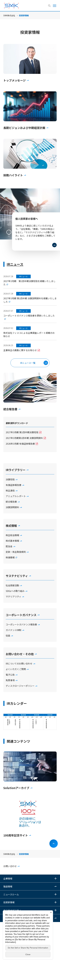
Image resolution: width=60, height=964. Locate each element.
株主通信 (10, 490)
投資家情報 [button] (9, 902)
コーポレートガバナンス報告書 (21, 624)
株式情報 (11, 526)
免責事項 (10, 680)
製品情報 (7, 886)
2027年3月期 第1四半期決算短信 (22, 432)
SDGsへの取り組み (15, 591)
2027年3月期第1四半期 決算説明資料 (24, 438)
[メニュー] (54, 5)
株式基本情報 (12, 540)
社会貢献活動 (12, 585)
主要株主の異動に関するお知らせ (20, 350)
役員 (8, 635)
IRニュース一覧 (27, 362)
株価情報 (10, 557)
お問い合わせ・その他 (20, 654)
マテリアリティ (13, 596)
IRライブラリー (15, 470)
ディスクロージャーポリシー (20, 685)
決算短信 (10, 479)
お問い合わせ (10, 866)
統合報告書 (11, 501)
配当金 (9, 546)
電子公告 (10, 674)
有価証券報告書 (13, 485)
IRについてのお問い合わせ (19, 663)
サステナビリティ (17, 576)
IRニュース (15, 264)
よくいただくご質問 (16, 669)
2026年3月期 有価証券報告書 (20, 443)
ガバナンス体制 (13, 630)
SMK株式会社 (9, 15)
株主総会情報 (12, 535)
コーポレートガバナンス (21, 615)
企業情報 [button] (7, 878)
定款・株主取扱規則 (16, 551)
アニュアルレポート (16, 496)
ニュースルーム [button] (11, 894)
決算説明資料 (12, 507)
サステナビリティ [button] (12, 910)
